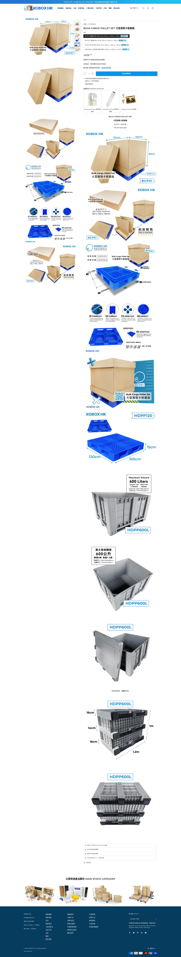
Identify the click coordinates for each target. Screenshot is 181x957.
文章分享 (49, 930)
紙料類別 (92, 920)
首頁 (84, 19)
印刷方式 (92, 917)
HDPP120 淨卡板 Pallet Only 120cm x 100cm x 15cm (106, 45)
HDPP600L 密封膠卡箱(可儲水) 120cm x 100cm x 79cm (107, 49)
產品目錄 (49, 939)
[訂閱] (156, 919)
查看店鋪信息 (89, 84)
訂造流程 (92, 923)
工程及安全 (49, 927)
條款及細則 (71, 923)
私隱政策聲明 (71, 927)
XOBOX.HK (31, 948)
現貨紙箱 (49, 914)
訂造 (47, 933)
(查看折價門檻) (106, 68)
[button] (143, 8)
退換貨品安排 (71, 930)
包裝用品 (49, 917)
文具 (47, 920)
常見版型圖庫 (93, 927)
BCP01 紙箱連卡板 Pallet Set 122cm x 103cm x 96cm (106, 36)
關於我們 (70, 933)
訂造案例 (92, 914)
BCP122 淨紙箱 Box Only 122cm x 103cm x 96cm (105, 40)
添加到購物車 (126, 73)
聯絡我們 (70, 914)
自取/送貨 (70, 920)
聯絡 (47, 936)
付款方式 (70, 917)
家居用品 (49, 923)
